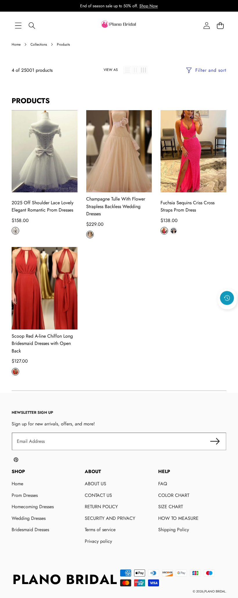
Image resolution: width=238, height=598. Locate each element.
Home (17, 483)
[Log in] (206, 25)
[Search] (31, 25)
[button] (220, 25)
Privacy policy (98, 541)
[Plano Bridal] (119, 25)
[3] (143, 70)
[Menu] (18, 25)
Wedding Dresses (29, 518)
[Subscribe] (214, 441)
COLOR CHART (173, 495)
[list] (127, 70)
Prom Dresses (25, 495)
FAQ (162, 483)
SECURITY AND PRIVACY (110, 518)
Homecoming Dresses (33, 506)
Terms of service (100, 529)
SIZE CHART (170, 506)
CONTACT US (98, 495)
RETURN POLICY (101, 506)
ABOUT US (95, 483)
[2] (135, 70)
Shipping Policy (173, 529)
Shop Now (148, 6)
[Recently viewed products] (227, 298)
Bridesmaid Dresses (30, 529)
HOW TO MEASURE (178, 518)
